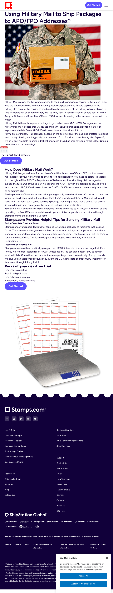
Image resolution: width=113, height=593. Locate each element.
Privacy (18, 544)
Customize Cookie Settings (83, 584)
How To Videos (63, 479)
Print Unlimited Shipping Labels (19, 456)
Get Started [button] (16, 286)
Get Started (93, 5)
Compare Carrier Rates (15, 446)
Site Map (60, 511)
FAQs (59, 474)
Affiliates (9, 484)
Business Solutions (65, 430)
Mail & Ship (10, 430)
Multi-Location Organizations (69, 440)
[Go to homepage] (8, 5)
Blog (7, 489)
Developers (61, 484)
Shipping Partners (13, 479)
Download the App (13, 435)
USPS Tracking (92, 258)
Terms (26, 544)
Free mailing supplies (16, 270)
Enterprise (61, 435)
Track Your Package (14, 440)
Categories (10, 495)
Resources (10, 474)
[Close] (107, 558)
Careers (60, 500)
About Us (60, 505)
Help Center (62, 468)
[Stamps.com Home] (25, 410)
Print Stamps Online (14, 451)
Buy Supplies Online (14, 462)
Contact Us (61, 463)
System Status (63, 489)
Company (60, 495)
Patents (8, 544)
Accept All (84, 576)
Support (60, 458)
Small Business (63, 446)
